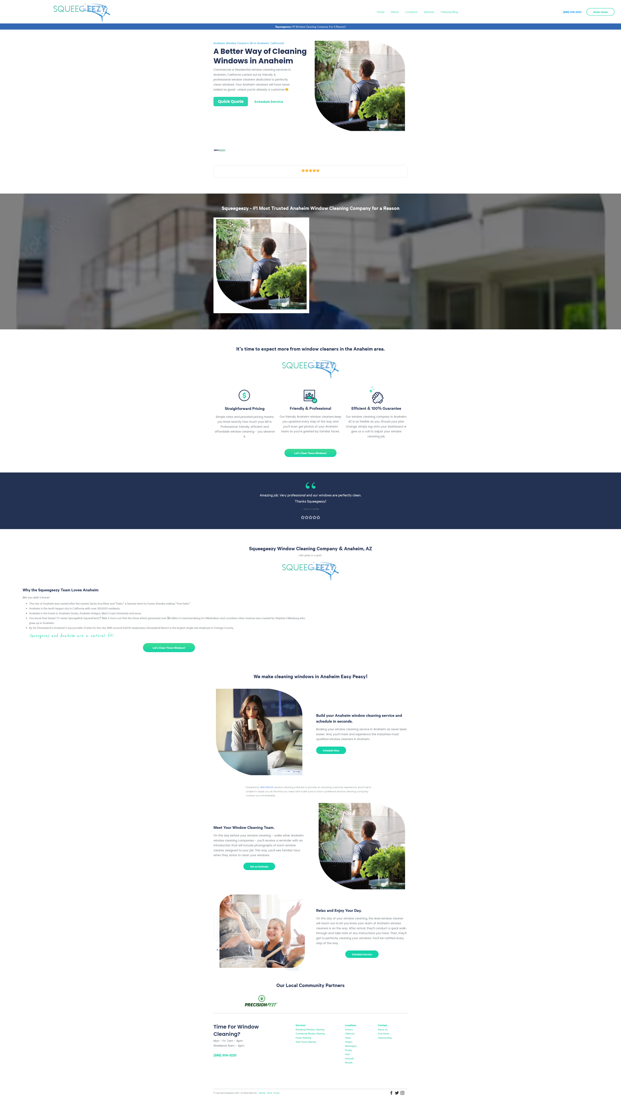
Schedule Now (331, 750)
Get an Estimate (259, 866)
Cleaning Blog (449, 12)
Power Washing (303, 1037)
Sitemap (262, 1092)
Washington (351, 1045)
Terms (269, 1092)
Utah (347, 1054)
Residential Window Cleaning (310, 1029)
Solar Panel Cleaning (306, 1041)
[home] (82, 12)
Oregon (348, 1041)
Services (429, 12)
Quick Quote (600, 12)
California (349, 1033)
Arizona (349, 1029)
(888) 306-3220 (572, 12)
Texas (348, 1037)
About (395, 12)
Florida (348, 1050)
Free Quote (383, 1033)
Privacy (276, 1092)
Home (380, 12)
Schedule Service (268, 101)
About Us (383, 1029)
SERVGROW (266, 787)
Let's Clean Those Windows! (310, 453)
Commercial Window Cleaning (310, 1033)
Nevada (348, 1062)
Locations (411, 12)
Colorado (349, 1058)
